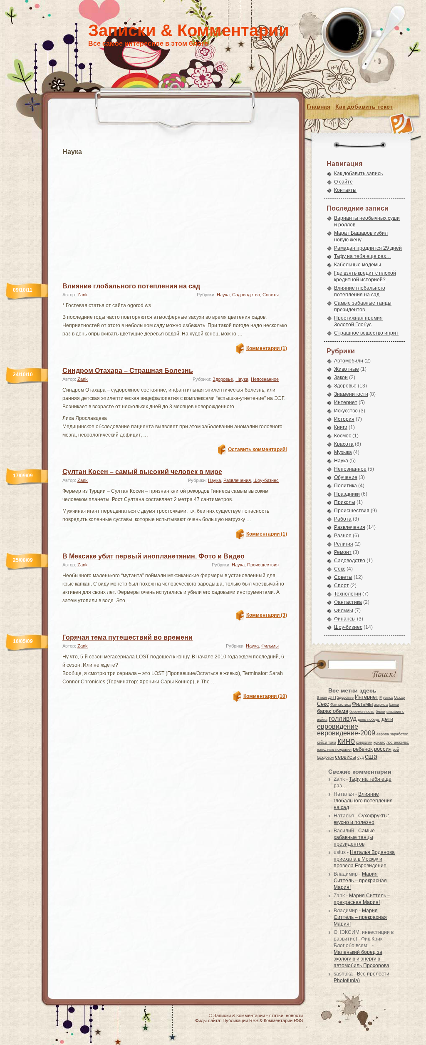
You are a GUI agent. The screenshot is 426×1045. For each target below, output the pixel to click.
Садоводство (246, 294)
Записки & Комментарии (188, 30)
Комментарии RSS (283, 1020)
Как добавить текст (364, 106)
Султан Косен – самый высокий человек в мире (142, 471)
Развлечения (237, 480)
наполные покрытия (334, 749)
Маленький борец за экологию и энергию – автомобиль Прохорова (361, 958)
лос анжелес (397, 742)
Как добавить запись (358, 173)
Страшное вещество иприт (366, 333)
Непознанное (265, 379)
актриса (381, 704)
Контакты (345, 190)
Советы (271, 294)
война (322, 719)
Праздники (347, 494)
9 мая (322, 697)
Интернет (345, 402)
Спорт (341, 585)
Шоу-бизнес (266, 480)
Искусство (346, 411)
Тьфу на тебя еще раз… (362, 256)
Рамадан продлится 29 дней (368, 248)
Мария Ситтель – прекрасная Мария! (360, 880)
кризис (379, 742)
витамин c (395, 712)
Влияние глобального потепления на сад (131, 286)
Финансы (345, 619)
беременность (361, 712)
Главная (318, 106)
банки (394, 704)
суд (360, 757)
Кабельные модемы (357, 265)
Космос (342, 436)
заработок (399, 734)
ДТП (332, 697)
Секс (339, 569)
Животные (346, 369)
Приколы (344, 502)
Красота (344, 444)
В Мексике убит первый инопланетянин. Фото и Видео (153, 556)
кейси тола (326, 742)
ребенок (363, 749)
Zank (82, 294)
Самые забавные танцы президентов (354, 837)
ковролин (364, 742)
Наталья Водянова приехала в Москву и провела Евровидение (364, 859)
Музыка (343, 452)
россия (382, 749)
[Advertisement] (174, 214)
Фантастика (348, 602)
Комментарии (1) (266, 348)
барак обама (332, 711)
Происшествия (263, 564)
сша (371, 756)
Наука (223, 294)
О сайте (343, 182)
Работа (343, 519)
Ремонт (343, 552)
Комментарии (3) (266, 615)
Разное (343, 536)
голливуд (343, 718)
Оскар (399, 697)
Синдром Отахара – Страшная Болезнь (127, 370)
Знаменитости (351, 394)
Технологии (347, 594)
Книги (340, 427)
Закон (341, 377)
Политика (345, 486)
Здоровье (223, 379)
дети (387, 719)
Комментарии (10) (265, 696)
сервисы (345, 757)
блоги (380, 712)
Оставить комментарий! (257, 449)
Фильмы (270, 645)
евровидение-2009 (346, 733)
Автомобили (348, 361)
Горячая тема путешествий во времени (127, 637)
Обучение (345, 477)
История (344, 419)
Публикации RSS (240, 1020)
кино (346, 740)
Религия (343, 544)
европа (382, 734)
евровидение (337, 726)
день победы (369, 719)
